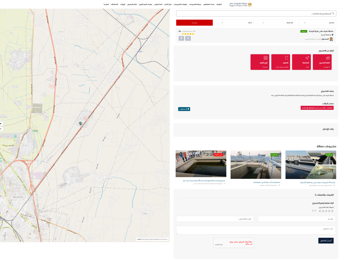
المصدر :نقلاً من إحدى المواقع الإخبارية (317, 108)
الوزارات (122, 4)
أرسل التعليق (325, 240)
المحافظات (114, 4)
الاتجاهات (183, 109)
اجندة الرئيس (158, 4)
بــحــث (194, 22)
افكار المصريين (132, 4)
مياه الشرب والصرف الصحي (282, 67)
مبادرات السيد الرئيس (145, 4)
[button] (317, 23)
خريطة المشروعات (195, 4)
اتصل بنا (106, 4)
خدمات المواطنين (209, 4)
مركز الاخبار (168, 4)
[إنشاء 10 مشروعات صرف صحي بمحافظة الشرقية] (311, 165)
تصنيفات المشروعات (180, 4)
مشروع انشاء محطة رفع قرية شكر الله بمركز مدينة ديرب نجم (204, 181)
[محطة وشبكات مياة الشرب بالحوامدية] (256, 165)
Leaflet (139, 239)
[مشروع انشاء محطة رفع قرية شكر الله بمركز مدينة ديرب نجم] (201, 164)
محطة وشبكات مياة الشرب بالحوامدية (266, 182)
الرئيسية (219, 4)
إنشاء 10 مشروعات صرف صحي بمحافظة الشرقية (317, 182)
